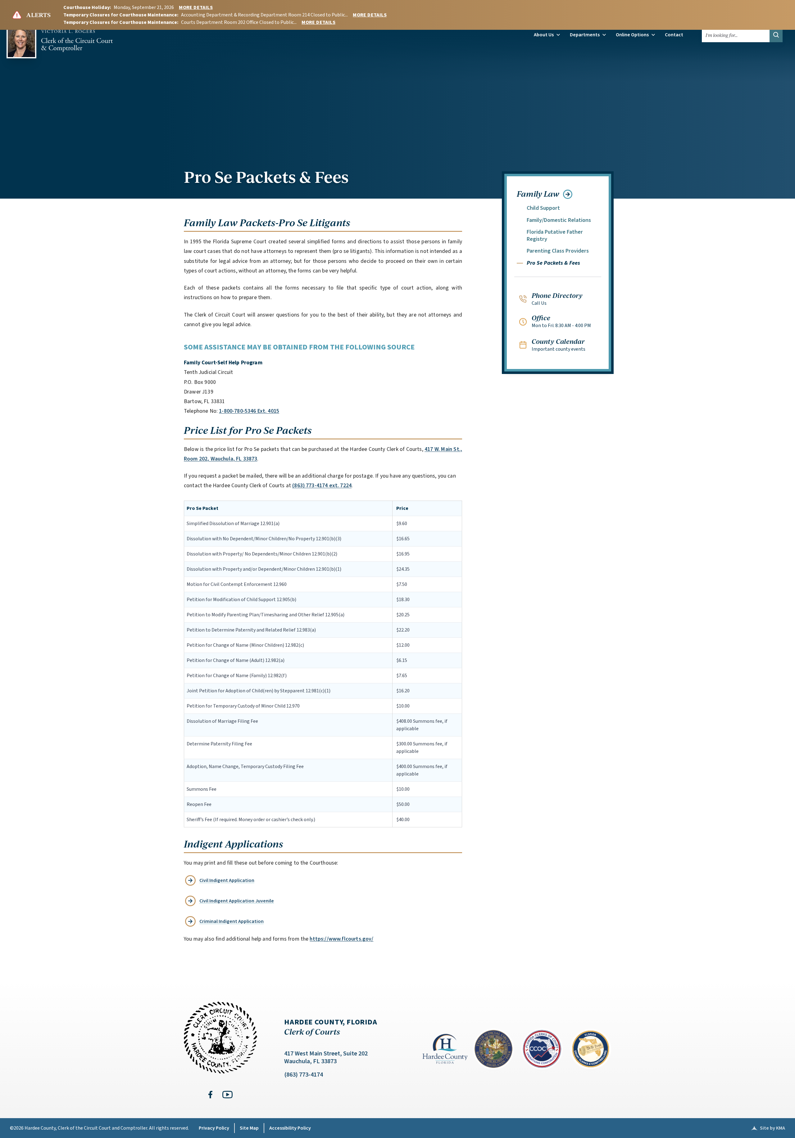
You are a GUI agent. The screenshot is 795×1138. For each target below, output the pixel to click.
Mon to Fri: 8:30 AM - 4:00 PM (561, 325)
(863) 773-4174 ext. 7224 (322, 485)
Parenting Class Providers (558, 251)
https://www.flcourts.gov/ (341, 939)
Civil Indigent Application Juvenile (236, 900)
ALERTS (38, 15)
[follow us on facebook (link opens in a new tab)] (210, 1094)
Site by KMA (768, 1128)
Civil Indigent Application (226, 880)
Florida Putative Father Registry (555, 235)
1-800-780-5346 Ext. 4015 (249, 411)
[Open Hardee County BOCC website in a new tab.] (444, 1049)
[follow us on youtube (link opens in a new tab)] (227, 1094)
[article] (344, 584)
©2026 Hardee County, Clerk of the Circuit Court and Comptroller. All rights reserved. (99, 1128)
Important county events (558, 349)
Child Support (543, 208)
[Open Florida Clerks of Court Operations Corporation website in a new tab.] (541, 1048)
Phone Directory (557, 295)
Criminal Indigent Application (231, 921)
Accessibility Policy (290, 1128)
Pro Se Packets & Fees (266, 176)
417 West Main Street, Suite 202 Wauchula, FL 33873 (326, 1057)
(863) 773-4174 (303, 1074)
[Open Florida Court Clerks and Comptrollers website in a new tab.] (590, 1049)
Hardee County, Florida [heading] (330, 1027)
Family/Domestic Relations (559, 220)
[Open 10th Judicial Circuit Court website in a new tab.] (493, 1048)
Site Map (249, 1128)
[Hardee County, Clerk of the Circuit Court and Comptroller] (59, 38)
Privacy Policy (214, 1128)
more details (196, 7)
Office (541, 317)
